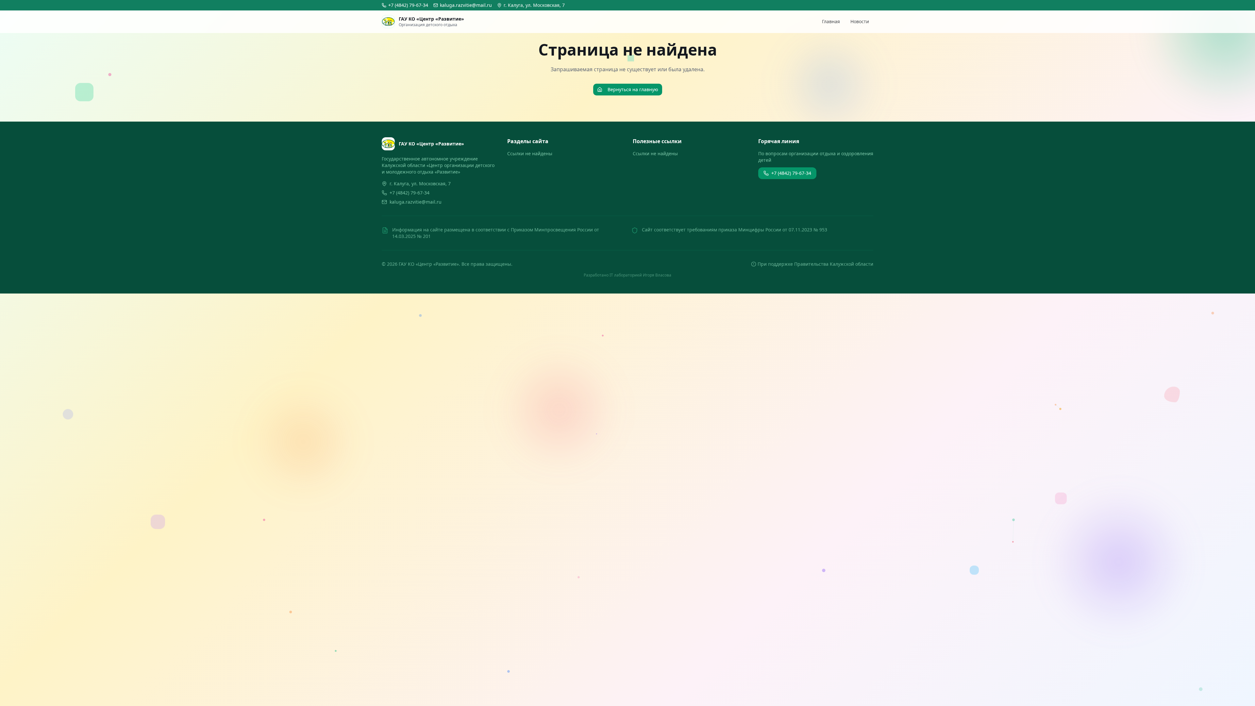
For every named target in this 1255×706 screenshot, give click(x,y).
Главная (831, 21)
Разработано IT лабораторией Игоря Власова (627, 275)
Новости (859, 21)
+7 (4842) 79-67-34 (791, 173)
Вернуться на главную (633, 89)
